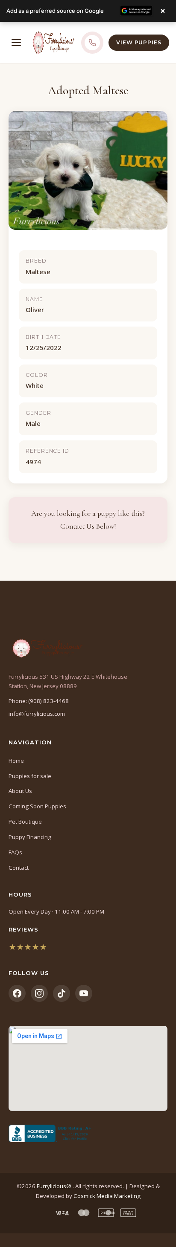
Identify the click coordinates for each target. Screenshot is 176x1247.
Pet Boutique (25, 821)
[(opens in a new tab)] (88, 1134)
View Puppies (138, 42)
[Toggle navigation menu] (16, 42)
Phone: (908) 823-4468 (39, 701)
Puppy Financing (30, 837)
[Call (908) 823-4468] (92, 43)
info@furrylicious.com (37, 714)
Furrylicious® (55, 1186)
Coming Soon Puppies (37, 806)
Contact (19, 867)
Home (16, 760)
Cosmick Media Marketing (107, 1196)
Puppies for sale (30, 776)
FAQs (15, 852)
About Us (20, 791)
